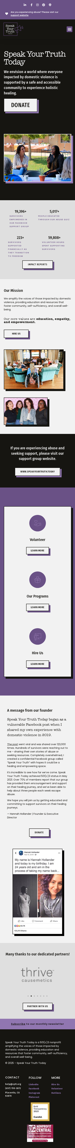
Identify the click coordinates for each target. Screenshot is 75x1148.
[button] (69, 29)
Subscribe (18, 1024)
